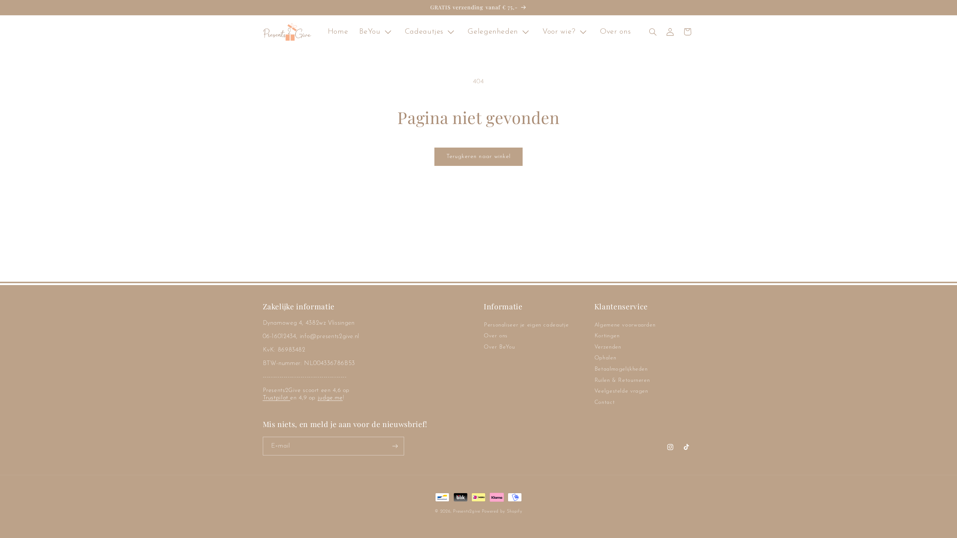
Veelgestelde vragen (621, 391)
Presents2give (466, 511)
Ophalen (605, 358)
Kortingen (607, 336)
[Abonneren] (394, 446)
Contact (604, 402)
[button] (652, 31)
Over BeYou (499, 347)
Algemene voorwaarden (625, 325)
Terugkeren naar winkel (478, 157)
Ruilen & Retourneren (622, 380)
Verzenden (607, 347)
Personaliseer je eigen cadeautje (526, 325)
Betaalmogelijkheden (621, 369)
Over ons (496, 336)
